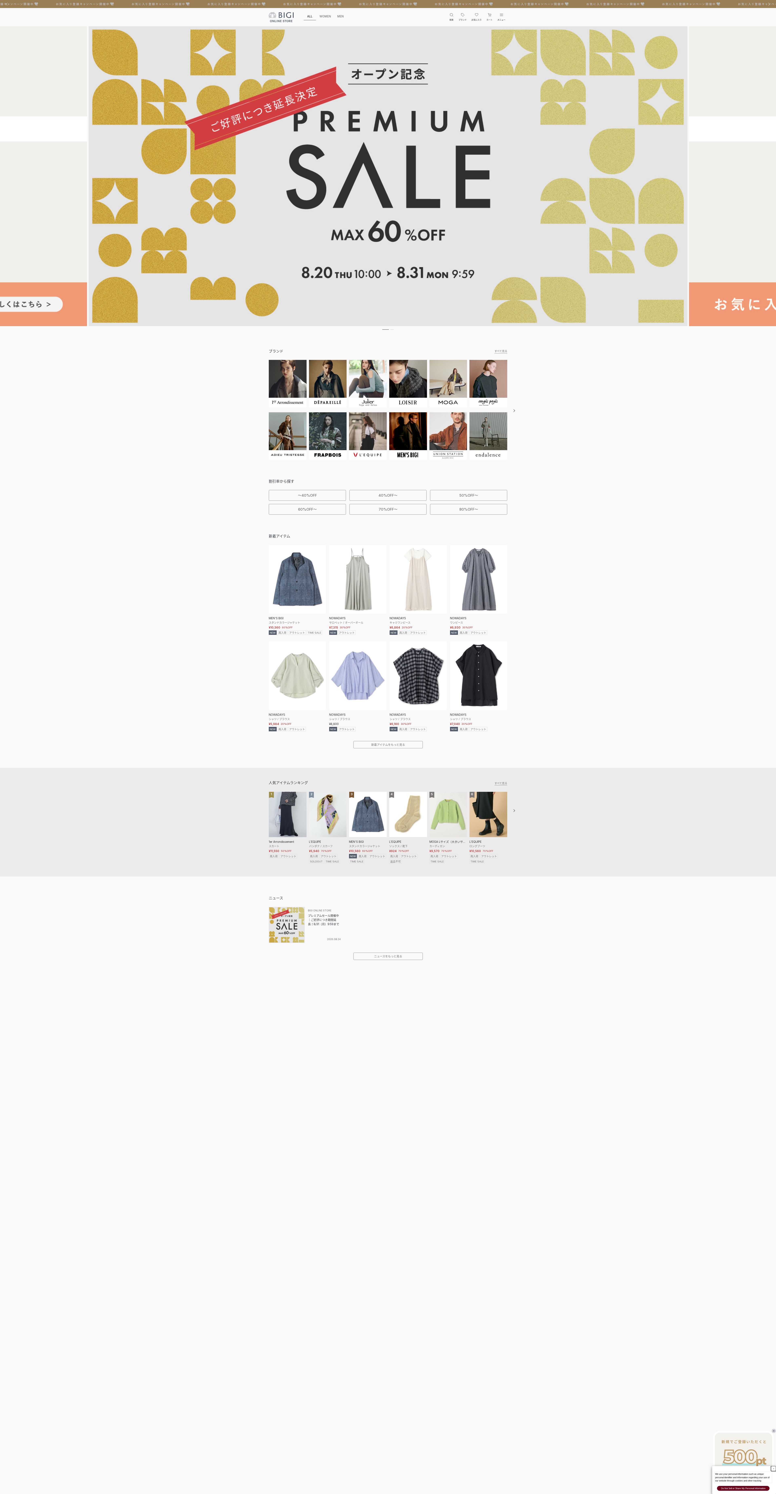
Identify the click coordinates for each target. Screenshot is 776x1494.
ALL (309, 16)
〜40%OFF (307, 495)
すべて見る (500, 351)
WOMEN (325, 16)
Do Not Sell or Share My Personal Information (743, 1488)
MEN (340, 16)
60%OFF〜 (307, 509)
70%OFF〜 (388, 509)
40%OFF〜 (388, 495)
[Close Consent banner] (773, 1468)
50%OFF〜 (468, 495)
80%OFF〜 (468, 509)
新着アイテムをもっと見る (388, 744)
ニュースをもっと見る (388, 956)
